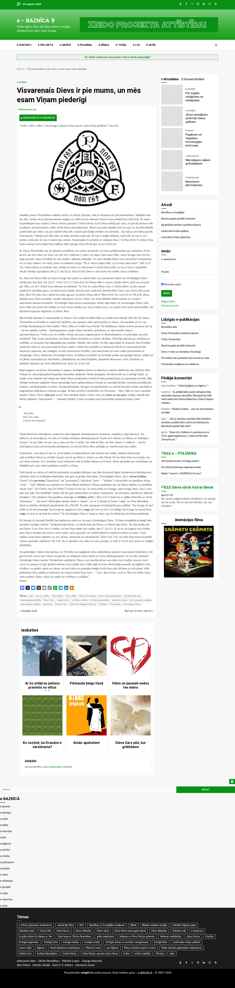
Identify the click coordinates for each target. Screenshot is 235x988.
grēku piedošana (105, 936)
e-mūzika (5, 856)
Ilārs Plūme (23, 965)
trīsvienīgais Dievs (132, 604)
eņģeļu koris (63, 600)
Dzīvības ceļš (179, 931)
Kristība (209, 936)
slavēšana (47, 604)
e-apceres (22, 82)
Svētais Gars (61, 604)
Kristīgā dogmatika (29, 942)
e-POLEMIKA (85, 45)
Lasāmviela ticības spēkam (175, 231)
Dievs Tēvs (49, 600)
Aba (31, 596)
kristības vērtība (79, 600)
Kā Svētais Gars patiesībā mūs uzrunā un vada (185, 358)
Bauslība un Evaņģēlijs (172, 212)
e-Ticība (121, 45)
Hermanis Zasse (84, 965)
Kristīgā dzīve (51, 942)
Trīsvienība (115, 604)
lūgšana (41, 948)
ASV (81, 925)
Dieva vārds (103, 931)
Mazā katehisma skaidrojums (65, 948)
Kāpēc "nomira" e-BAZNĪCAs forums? (181, 473)
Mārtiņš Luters (93, 948)
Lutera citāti (25, 948)
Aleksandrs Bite (26, 961)
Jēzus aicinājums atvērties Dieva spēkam (172, 116)
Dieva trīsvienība (87, 596)
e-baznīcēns (168, 259)
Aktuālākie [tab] (171, 79)
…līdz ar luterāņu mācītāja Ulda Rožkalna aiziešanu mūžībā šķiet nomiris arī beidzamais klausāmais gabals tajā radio (186, 422)
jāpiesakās (56, 766)
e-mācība (5, 850)
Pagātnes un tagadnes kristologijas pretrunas (172, 138)
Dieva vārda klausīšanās (109, 596)
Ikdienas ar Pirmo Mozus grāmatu (137, 936)
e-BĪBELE (104, 45)
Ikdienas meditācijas (170, 936)
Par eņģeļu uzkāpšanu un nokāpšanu (172, 95)
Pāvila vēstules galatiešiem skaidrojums (181, 948)
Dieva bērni (57, 596)
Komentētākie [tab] (194, 79)
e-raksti (189, 131)
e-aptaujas (5, 813)
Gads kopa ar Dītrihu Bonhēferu (75, 936)
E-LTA (136, 45)
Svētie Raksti (70, 954)
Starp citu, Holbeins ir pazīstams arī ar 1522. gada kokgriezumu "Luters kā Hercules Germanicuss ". (185, 436)
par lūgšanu (112, 948)
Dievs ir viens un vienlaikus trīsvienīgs (181, 352)
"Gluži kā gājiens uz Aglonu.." (193, 386)
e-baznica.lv (197, 931)
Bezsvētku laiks (169, 327)
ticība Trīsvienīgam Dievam (83, 604)
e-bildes (4, 825)
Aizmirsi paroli (169, 305)
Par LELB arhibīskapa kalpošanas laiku (181, 467)
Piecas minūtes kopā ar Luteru (140, 948)
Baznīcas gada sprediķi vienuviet (178, 219)
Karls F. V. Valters (62, 965)
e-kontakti (24, 45)
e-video (4, 893)
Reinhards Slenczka (28, 110)
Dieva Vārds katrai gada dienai (130, 931)
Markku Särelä (41, 965)
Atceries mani (172, 284)
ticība (126, 954)
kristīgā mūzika (92, 942)
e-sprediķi (5, 887)
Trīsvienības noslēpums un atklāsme (180, 364)
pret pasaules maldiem (141, 600)
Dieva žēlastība (159, 931)
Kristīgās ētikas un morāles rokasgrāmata (126, 942)
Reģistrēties (168, 301)
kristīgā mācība (71, 942)
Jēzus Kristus (193, 936)
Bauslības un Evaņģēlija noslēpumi (107, 925)
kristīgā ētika (160, 942)
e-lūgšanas (5, 844)
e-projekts (45, 45)
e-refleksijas (192, 156)
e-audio (4, 819)
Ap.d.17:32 (167, 495)
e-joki (3, 837)
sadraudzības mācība (30, 604)
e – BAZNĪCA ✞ (36, 20)
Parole (165, 271)
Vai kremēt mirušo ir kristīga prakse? (180, 461)
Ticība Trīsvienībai (170, 339)
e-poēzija (5, 868)
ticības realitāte (143, 954)
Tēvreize (160, 954)
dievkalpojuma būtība (30, 600)
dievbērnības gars (132, 596)
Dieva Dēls (71, 596)
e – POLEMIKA (184, 453)
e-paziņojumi (192, 178)
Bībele (133, 925)
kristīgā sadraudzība (99, 600)
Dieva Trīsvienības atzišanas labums (180, 333)
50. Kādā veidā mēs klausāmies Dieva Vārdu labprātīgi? (117, 57)
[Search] (216, 45)
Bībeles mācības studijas (154, 925)
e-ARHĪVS (65, 45)
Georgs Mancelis (92, 961)
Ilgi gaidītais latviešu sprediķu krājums (181, 225)
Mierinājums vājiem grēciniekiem (172, 160)
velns (172, 954)
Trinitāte (103, 604)
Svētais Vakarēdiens (47, 954)
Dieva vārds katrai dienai (192, 487)
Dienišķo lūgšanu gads (184, 925)
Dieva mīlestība (83, 931)
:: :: (145, 972)
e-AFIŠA (151, 45)
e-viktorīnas (6, 899)
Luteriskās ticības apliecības (175, 237)
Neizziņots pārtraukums (172, 181)
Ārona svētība (42, 596)
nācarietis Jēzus (119, 600)
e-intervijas (6, 831)
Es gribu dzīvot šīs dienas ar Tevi (35, 936)
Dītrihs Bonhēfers (48, 961)
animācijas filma (65, 925)
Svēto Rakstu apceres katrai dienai (100, 954)
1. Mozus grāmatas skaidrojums (35, 925)
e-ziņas (3, 906)
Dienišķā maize (26, 931)
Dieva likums (63, 931)
